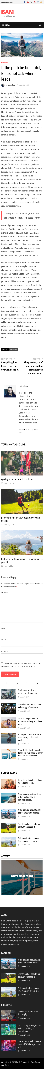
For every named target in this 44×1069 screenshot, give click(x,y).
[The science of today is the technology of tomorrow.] (8, 704)
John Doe (11, 85)
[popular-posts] (6, 683)
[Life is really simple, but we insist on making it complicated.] (8, 1026)
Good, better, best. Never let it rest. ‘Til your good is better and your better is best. (30, 753)
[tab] (6, 683)
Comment (6, 592)
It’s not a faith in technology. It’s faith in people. (30, 781)
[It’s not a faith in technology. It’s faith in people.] (8, 780)
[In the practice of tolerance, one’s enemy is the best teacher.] (8, 734)
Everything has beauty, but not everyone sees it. (29, 825)
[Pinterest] (35, 2)
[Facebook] (24, 2)
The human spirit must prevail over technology (28, 691)
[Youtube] (28, 2)
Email (4, 640)
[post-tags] (37, 683)
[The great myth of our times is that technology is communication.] (8, 794)
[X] (31, 2)
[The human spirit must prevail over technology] (8, 690)
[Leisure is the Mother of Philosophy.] (8, 1011)
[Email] (41, 2)
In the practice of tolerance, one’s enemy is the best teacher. (29, 737)
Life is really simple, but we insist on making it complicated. (29, 1028)
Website (4, 651)
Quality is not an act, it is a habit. (17, 479)
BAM (18, 1062)
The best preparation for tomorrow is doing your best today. (30, 721)
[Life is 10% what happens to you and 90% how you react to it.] (8, 1041)
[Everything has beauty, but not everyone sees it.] (8, 824)
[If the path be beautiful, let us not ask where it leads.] (8, 810)
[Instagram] (38, 2)
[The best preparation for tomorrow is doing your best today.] (8, 719)
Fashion (4, 62)
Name (4, 628)
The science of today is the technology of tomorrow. (29, 706)
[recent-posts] (17, 683)
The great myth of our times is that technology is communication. (30, 797)
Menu (7, 25)
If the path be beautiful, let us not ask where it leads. (29, 811)
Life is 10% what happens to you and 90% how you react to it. (30, 1044)
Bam (7, 1065)
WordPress (35, 1062)
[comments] (27, 683)
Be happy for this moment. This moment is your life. (29, 839)
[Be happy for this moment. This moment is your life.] (8, 838)
